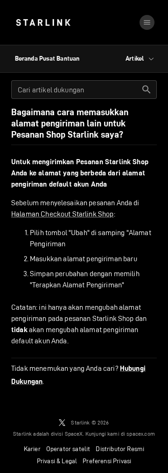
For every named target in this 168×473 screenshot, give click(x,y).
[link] (43, 22)
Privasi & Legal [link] (57, 461)
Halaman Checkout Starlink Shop (62, 214)
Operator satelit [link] (68, 448)
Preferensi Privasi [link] (107, 461)
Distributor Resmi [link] (120, 448)
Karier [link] (32, 448)
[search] (146, 89)
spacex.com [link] (140, 434)
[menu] (147, 22)
